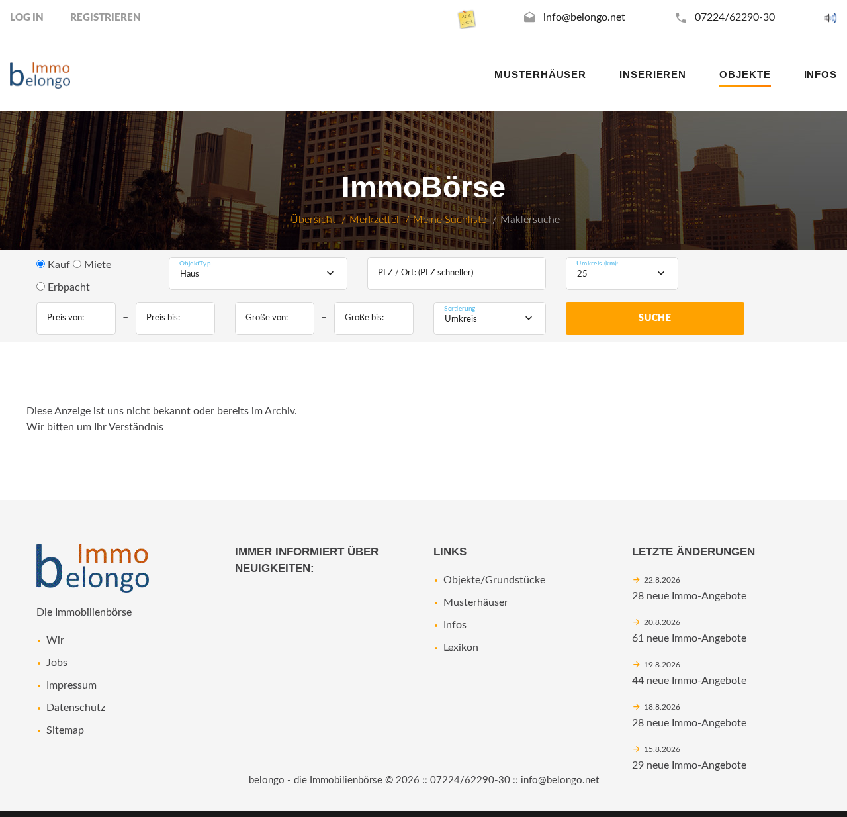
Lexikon (460, 647)
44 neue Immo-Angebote (689, 680)
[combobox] (258, 273)
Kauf (57, 265)
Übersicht (312, 220)
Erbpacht (67, 287)
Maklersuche (530, 220)
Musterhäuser (540, 74)
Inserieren (652, 74)
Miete (96, 265)
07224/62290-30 (735, 17)
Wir (55, 640)
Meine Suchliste (449, 220)
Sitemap (65, 730)
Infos (455, 625)
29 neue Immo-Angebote (689, 765)
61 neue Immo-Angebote (689, 638)
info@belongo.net (584, 17)
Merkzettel (374, 220)
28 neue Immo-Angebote (689, 596)
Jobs (56, 662)
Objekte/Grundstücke (494, 580)
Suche (655, 318)
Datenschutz (75, 707)
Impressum (71, 685)
